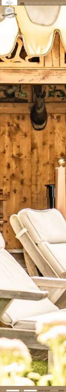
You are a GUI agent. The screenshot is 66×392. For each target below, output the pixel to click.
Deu (59, 1)
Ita (62, 1)
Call (61, 390)
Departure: (21, 390)
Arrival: (3, 390)
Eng (61, 1)
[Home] (9, 2)
